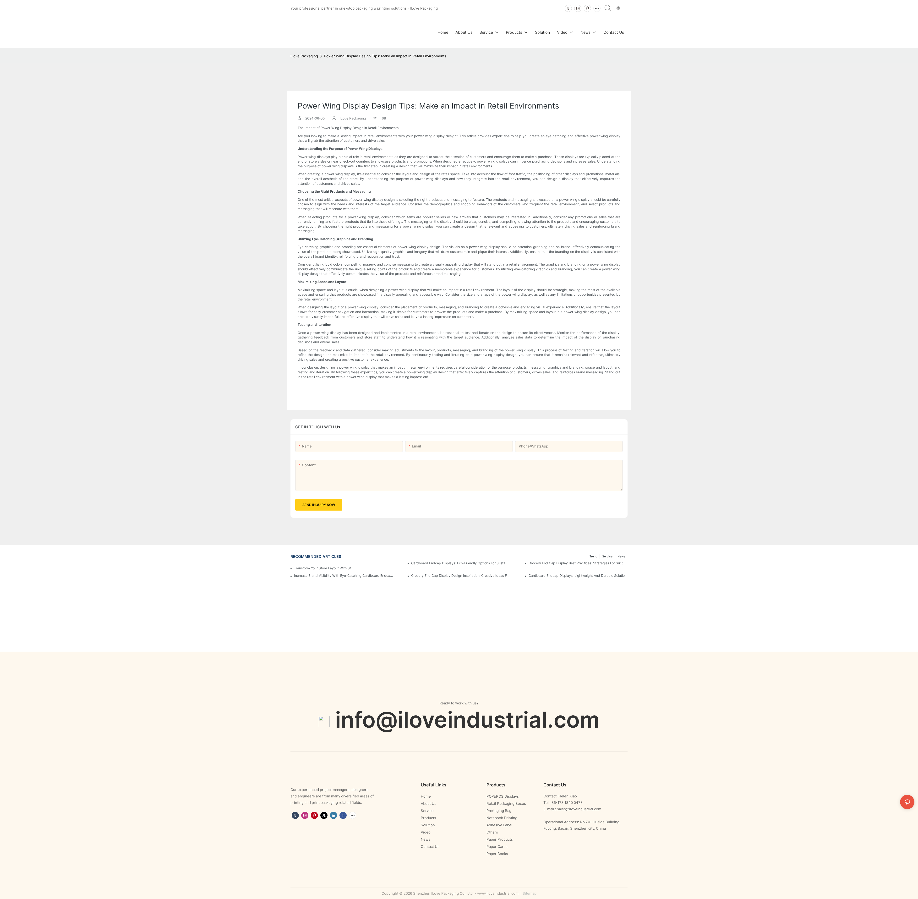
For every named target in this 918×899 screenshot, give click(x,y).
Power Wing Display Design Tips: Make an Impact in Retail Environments (385, 56)
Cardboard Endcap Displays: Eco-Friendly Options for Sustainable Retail (460, 563)
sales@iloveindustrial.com (579, 809)
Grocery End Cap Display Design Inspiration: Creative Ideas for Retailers (460, 575)
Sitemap (529, 893)
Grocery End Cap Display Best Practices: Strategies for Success (578, 563)
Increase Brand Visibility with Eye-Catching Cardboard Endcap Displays (343, 575)
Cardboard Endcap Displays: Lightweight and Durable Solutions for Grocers (578, 575)
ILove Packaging (304, 56)
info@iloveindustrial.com (467, 719)
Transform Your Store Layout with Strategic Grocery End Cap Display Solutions (324, 568)
